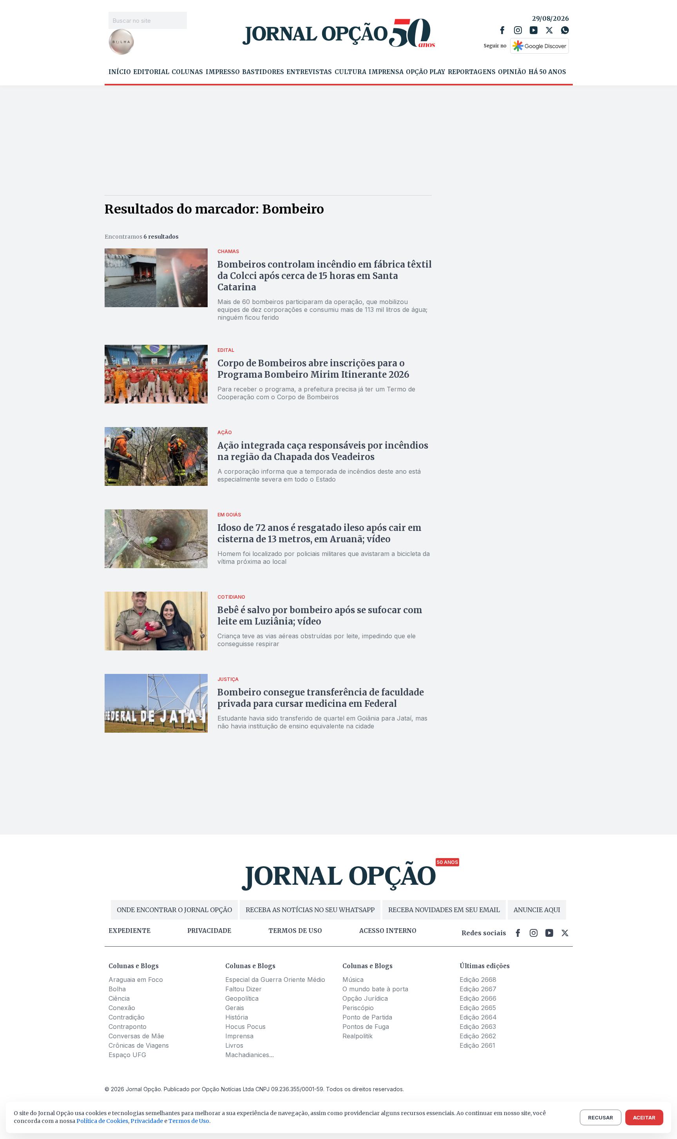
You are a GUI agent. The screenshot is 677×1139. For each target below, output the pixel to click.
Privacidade (209, 930)
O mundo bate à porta (375, 989)
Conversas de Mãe (136, 1036)
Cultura (350, 72)
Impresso (223, 72)
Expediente (129, 930)
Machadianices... (249, 1055)
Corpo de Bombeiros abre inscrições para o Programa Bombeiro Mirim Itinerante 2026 (313, 369)
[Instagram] (518, 30)
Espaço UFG (127, 1055)
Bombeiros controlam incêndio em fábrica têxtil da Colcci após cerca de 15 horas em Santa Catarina (324, 276)
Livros (234, 1045)
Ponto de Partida (367, 1017)
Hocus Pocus (245, 1026)
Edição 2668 (478, 979)
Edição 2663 (478, 1026)
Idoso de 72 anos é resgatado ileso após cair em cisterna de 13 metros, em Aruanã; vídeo (319, 533)
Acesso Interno (387, 930)
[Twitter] (549, 30)
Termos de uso (295, 930)
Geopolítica (242, 998)
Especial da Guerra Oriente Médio (275, 979)
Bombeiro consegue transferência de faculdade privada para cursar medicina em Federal (320, 698)
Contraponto (128, 1026)
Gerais (234, 1008)
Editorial (151, 72)
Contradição (127, 1017)
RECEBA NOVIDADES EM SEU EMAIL (444, 910)
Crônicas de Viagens (139, 1045)
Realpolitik (357, 1036)
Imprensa (386, 72)
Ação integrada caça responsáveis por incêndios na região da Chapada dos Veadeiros (322, 451)
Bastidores (263, 72)
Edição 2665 (478, 1008)
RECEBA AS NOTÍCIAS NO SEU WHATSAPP (310, 910)
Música (353, 979)
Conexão (122, 1008)
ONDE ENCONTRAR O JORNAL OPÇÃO (174, 910)
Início (120, 72)
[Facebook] (502, 30)
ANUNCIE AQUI (537, 910)
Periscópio (358, 1008)
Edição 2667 (478, 989)
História (236, 1017)
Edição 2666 (478, 998)
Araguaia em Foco (136, 979)
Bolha (117, 989)
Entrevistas (309, 72)
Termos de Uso (188, 1121)
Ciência (119, 998)
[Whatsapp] (565, 30)
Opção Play (425, 72)
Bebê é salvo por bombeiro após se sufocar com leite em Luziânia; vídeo (319, 616)
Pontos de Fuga (365, 1026)
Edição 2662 (478, 1036)
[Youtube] (534, 30)
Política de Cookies (102, 1121)
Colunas (187, 72)
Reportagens (472, 72)
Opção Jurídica (365, 998)
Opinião (512, 72)
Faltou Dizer (243, 989)
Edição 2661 (477, 1045)
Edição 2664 (478, 1017)
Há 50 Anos (547, 72)
